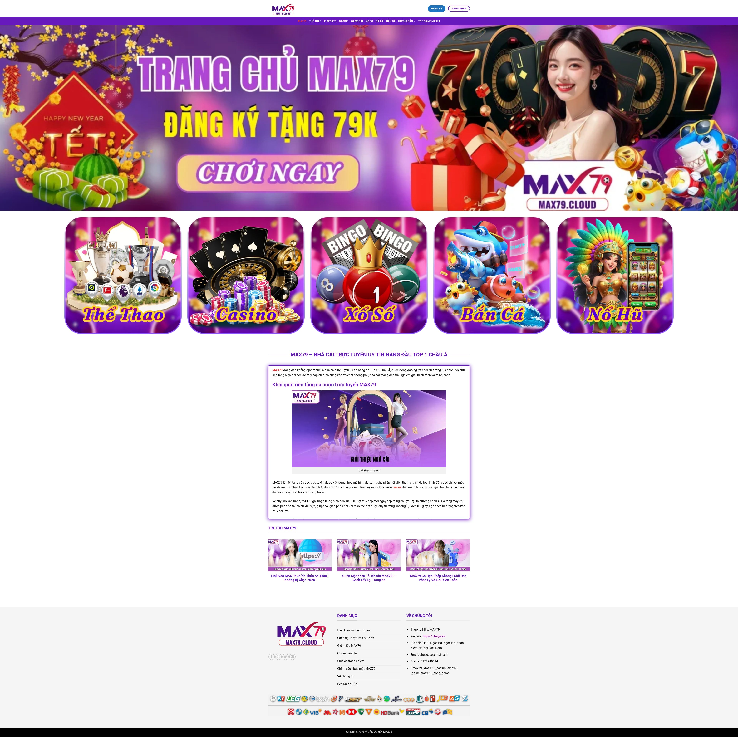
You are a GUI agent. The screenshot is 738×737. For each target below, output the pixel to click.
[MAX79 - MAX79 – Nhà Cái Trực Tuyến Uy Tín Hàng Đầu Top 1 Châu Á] (287, 8)
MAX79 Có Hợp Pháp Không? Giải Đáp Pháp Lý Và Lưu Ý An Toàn (438, 578)
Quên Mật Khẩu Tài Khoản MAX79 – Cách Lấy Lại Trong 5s (369, 578)
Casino (344, 21)
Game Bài (357, 21)
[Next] (471, 567)
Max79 (302, 21)
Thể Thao (315, 21)
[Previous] (267, 567)
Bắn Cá (391, 21)
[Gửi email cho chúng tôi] (292, 657)
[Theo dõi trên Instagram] (278, 657)
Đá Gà (380, 21)
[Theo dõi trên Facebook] (271, 657)
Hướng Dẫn (405, 21)
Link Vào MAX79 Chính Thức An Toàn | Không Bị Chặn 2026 (299, 578)
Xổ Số (369, 21)
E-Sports (330, 21)
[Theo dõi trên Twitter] (285, 657)
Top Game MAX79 (429, 21)
